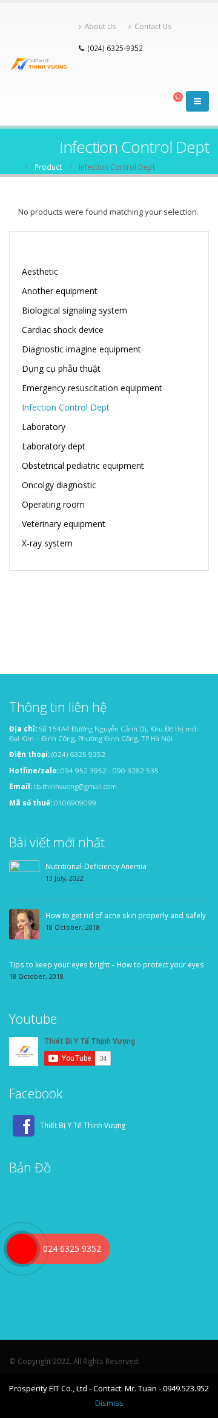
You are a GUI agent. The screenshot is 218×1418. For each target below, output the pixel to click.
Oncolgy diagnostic (59, 485)
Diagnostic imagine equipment (81, 349)
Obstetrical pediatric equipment (83, 465)
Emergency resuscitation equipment (92, 388)
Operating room (53, 504)
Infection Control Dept (66, 407)
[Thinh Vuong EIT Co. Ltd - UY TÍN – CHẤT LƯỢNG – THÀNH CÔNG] (41, 64)
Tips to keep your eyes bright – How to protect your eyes (106, 964)
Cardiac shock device (63, 329)
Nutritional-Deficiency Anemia (96, 866)
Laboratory (43, 426)
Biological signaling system (74, 310)
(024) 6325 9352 (78, 754)
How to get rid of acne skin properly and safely (125, 915)
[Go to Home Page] (13, 167)
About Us (100, 26)
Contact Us (153, 26)
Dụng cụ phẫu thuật (61, 368)
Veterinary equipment (63, 523)
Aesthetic (40, 271)
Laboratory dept (53, 446)
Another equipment (59, 291)
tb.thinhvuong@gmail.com (75, 786)
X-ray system (47, 543)
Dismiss (109, 1402)
